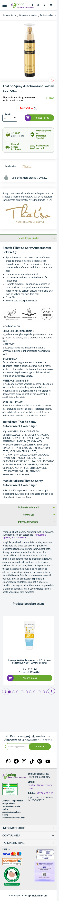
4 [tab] (22, 692)
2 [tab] (13, 692)
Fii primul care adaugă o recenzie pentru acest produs (18, 99)
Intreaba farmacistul (28, 521)
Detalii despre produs (28, 238)
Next (49, 690)
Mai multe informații (28, 507)
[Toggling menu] (4, 5)
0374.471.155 (45, 793)
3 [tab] (17, 692)
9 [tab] (43, 692)
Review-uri (28, 514)
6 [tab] (30, 692)
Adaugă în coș (30, 678)
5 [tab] (26, 692)
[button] (35, 108)
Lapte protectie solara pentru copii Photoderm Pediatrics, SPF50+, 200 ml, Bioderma (29, 661)
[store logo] (16, 5)
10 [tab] (47, 692)
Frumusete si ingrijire (28, 15)
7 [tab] (34, 692)
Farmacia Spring (9, 15)
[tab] (28, 238)
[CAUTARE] (33, 5)
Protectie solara (46, 15)
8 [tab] (39, 692)
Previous (3, 690)
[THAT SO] (26, 166)
